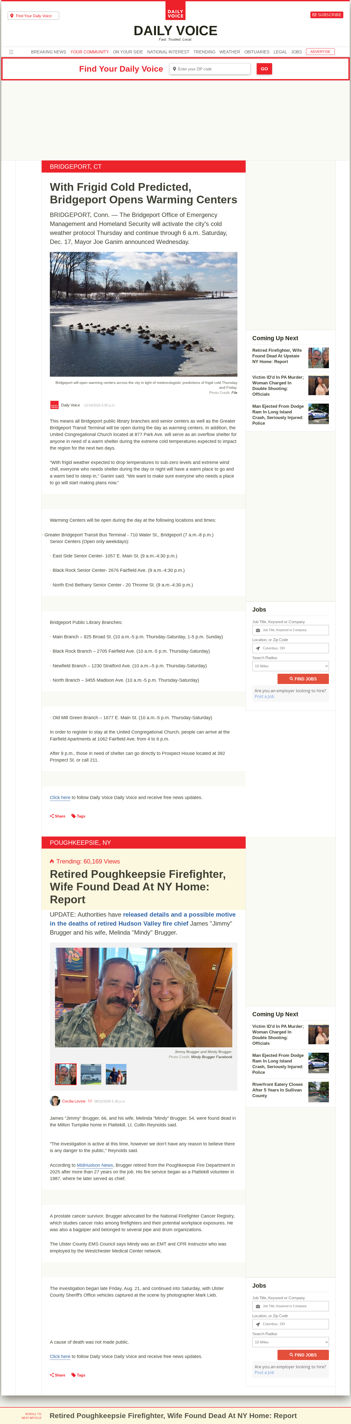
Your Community (89, 52)
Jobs (296, 52)
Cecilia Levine (74, 1101)
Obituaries (257, 52)
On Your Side (128, 52)
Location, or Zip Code (270, 640)
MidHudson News (95, 1165)
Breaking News (48, 52)
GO (264, 68)
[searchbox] (37, 16)
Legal (280, 52)
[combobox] (33, 16)
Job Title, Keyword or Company (278, 622)
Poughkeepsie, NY (80, 842)
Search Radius (264, 658)
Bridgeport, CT (76, 166)
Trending (204, 52)
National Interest (168, 52)
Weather (229, 52)
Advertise (320, 52)
